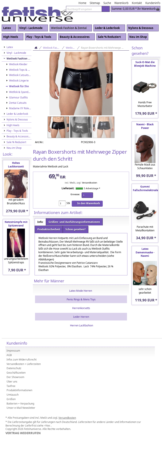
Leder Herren (81, 317)
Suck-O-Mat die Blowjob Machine (145, 64)
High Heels (10, 37)
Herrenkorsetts (81, 308)
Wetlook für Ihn (73, 48)
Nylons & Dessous (140, 28)
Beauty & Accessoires (74, 37)
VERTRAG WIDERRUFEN (23, 433)
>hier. (47, 425)
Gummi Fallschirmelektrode (145, 188)
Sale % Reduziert (108, 37)
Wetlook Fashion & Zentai (68, 28)
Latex (6, 28)
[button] (106, 9)
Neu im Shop (138, 37)
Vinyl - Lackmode (30, 28)
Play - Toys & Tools (38, 37)
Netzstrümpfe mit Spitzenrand (16, 223)
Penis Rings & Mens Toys (81, 299)
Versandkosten (89, 182)
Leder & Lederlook (106, 28)
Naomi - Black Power (145, 126)
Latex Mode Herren (80, 291)
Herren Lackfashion (81, 325)
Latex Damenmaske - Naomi (145, 252)
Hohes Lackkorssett (16, 164)
